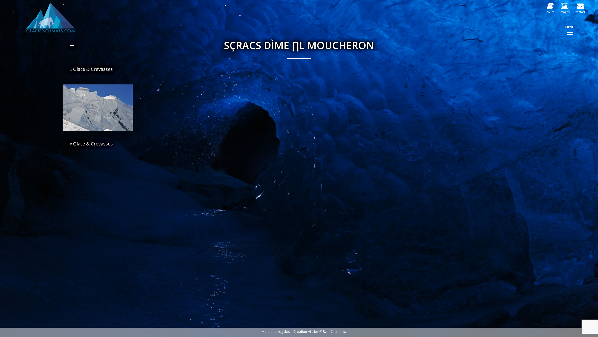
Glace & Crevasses (93, 69)
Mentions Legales (275, 331)
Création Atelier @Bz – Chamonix (319, 331)
